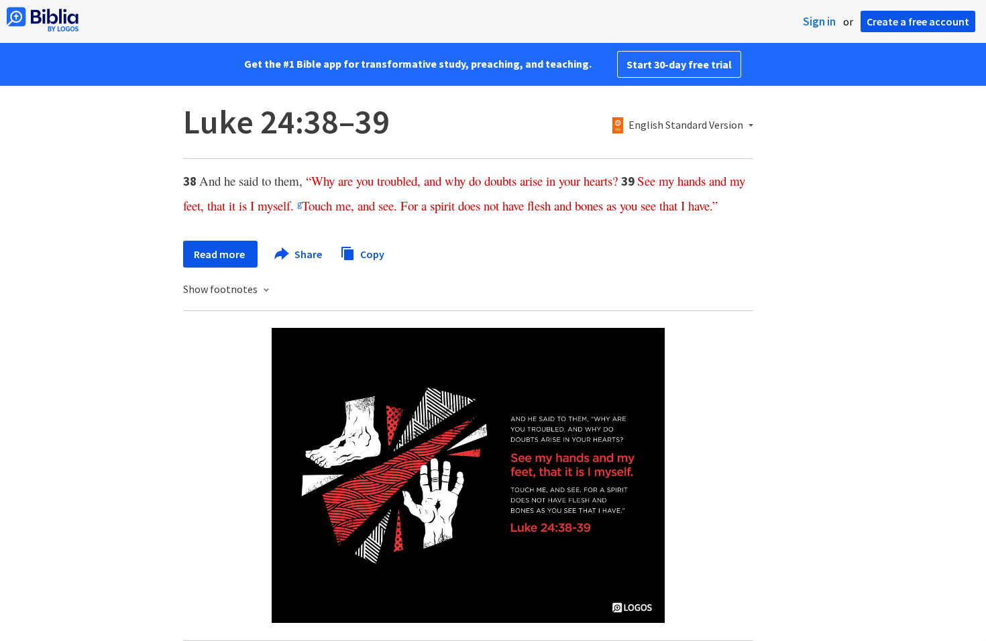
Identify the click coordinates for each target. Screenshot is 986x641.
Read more (220, 254)
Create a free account (918, 21)
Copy (371, 253)
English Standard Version (685, 125)
